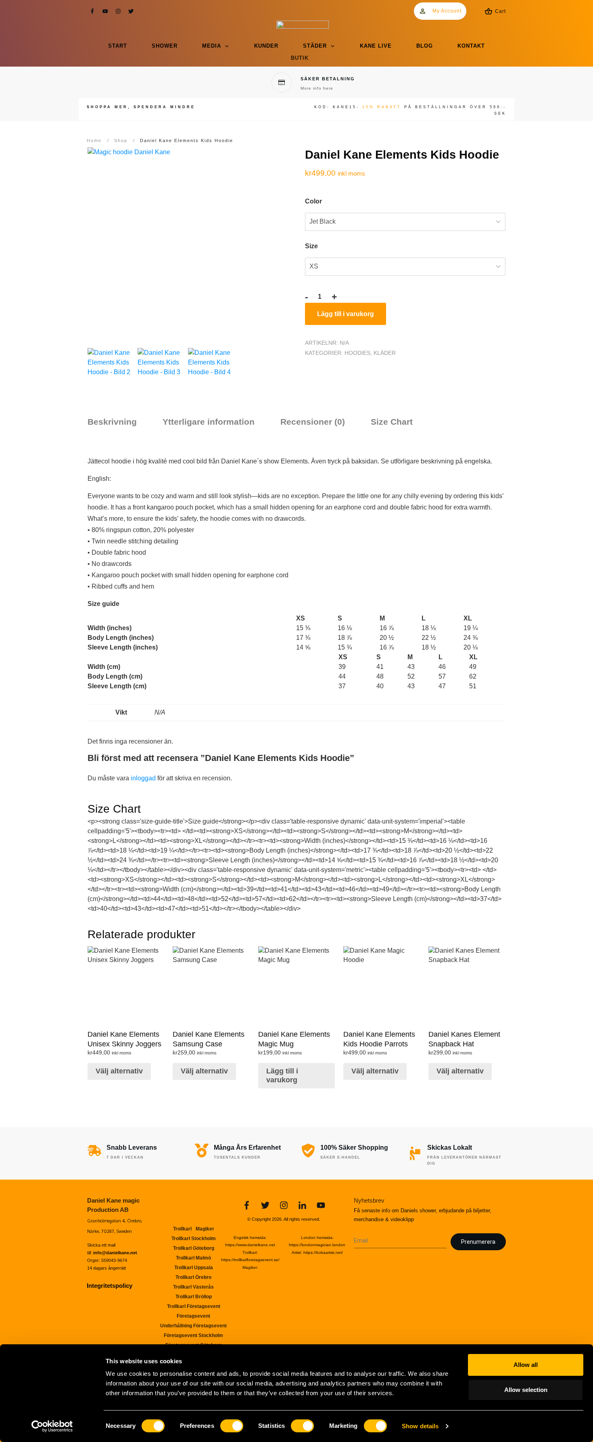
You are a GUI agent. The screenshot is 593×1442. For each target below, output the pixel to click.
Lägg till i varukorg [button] (282, 1075)
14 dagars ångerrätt (106, 1268)
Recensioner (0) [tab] (312, 421)
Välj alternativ (119, 1071)
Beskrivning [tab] (112, 421)
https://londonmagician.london (317, 1245)
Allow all (526, 1364)
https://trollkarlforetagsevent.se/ (250, 1260)
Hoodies (357, 353)
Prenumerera (478, 1242)
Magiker (249, 1267)
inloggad (143, 778)
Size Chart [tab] (392, 421)
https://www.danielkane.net (250, 1245)
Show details (420, 1426)
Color (313, 201)
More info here (317, 88)
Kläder (385, 353)
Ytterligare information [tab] (209, 421)
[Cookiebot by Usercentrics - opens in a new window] (52, 1426)
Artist (296, 1252)
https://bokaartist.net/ (323, 1252)
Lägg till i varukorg (345, 313)
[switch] (231, 1425)
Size (311, 246)
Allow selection (525, 1389)
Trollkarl (249, 1252)
